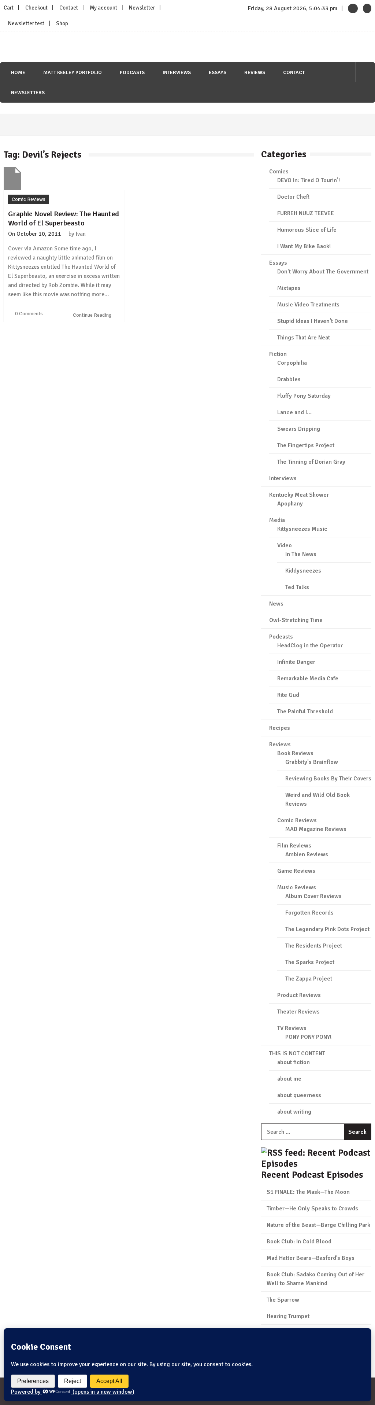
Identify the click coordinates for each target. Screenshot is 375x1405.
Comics (279, 171)
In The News (300, 554)
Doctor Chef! (293, 197)
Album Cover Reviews (313, 896)
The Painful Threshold (305, 711)
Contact (68, 7)
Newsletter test (26, 23)
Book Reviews (295, 753)
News (276, 603)
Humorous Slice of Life (307, 229)
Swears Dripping (298, 429)
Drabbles (289, 379)
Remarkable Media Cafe (307, 678)
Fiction (278, 354)
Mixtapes (289, 288)
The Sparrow (283, 1299)
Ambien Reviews (306, 854)
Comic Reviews (28, 199)
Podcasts (132, 72)
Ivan (80, 234)
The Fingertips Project (305, 445)
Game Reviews (296, 871)
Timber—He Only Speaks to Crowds (312, 1208)
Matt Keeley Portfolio (72, 72)
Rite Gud (288, 695)
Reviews (254, 72)
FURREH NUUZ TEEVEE (305, 213)
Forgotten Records (309, 912)
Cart (9, 7)
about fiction (293, 1062)
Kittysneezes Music (302, 529)
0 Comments (29, 313)
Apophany (290, 503)
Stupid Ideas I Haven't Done (312, 321)
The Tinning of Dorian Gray (311, 462)
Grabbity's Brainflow (311, 762)
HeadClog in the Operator (310, 645)
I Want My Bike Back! (304, 246)
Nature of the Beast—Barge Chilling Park (318, 1225)
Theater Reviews (298, 1011)
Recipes (279, 728)
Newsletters (28, 92)
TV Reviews (292, 1028)
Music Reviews (296, 887)
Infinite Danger (296, 662)
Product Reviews (299, 995)
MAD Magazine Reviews (315, 829)
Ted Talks (297, 587)
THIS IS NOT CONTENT (297, 1053)
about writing (294, 1111)
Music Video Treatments (308, 304)
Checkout (36, 7)
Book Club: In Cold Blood (299, 1241)
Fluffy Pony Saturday (304, 396)
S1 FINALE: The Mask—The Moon (308, 1192)
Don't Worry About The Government (322, 271)
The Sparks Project (309, 962)
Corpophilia (292, 363)
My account (103, 7)
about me (289, 1078)
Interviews (177, 72)
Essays (217, 72)
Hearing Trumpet (288, 1316)
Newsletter (142, 7)
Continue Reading (92, 315)
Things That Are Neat (303, 337)
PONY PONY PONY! (308, 1037)
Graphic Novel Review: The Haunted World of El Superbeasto (63, 218)
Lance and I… (294, 412)
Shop (62, 23)
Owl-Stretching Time (296, 620)
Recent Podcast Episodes (312, 1174)
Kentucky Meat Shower (299, 495)
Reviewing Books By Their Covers (328, 778)
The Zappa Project (308, 978)
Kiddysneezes (303, 570)
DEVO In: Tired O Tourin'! (308, 180)
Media (277, 520)
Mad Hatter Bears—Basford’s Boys (310, 1258)
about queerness (299, 1095)
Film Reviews (294, 845)
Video (284, 545)
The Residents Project (313, 945)
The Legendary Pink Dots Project (327, 929)
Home (18, 72)
